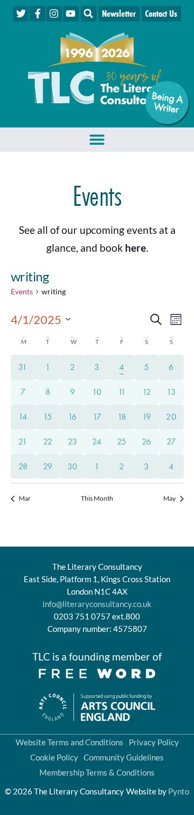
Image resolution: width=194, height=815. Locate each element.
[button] (88, 14)
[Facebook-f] (37, 14)
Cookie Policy (54, 757)
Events (22, 291)
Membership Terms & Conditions (97, 772)
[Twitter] (21, 14)
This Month (97, 498)
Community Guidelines (124, 757)
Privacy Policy (154, 742)
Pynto (178, 791)
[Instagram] (54, 14)
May (169, 498)
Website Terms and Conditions (69, 742)
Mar (25, 498)
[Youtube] (71, 14)
